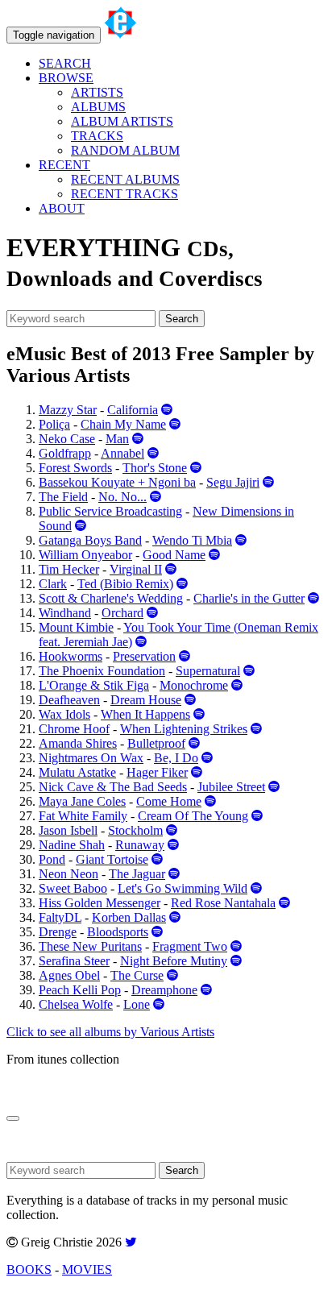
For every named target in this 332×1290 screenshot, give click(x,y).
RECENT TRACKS (124, 194)
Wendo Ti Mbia (192, 540)
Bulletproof (156, 743)
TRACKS (97, 136)
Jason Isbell (68, 830)
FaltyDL (60, 917)
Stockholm (135, 830)
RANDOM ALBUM (125, 150)
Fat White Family (83, 816)
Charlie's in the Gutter (249, 598)
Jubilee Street (231, 787)
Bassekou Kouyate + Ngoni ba (117, 482)
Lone (136, 1004)
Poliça (54, 424)
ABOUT (62, 208)
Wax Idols (64, 714)
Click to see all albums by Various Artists (110, 1032)
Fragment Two (189, 946)
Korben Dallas (129, 917)
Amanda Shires (78, 743)
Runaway (139, 845)
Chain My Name (123, 424)
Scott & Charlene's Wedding (111, 598)
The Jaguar (137, 874)
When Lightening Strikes (183, 729)
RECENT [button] (64, 165)
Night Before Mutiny (173, 961)
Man (117, 439)
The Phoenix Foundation (102, 671)
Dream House (145, 700)
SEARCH (65, 63)
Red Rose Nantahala (223, 903)
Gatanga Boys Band (90, 540)
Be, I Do (176, 758)
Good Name (174, 555)
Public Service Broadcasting (110, 511)
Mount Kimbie (76, 627)
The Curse (137, 975)
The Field (63, 497)
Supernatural (208, 671)
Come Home (168, 801)
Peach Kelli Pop (80, 990)
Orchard (122, 613)
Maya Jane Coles (82, 801)
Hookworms (70, 656)
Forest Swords (75, 468)
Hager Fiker (157, 772)
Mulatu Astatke (77, 772)
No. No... (122, 497)
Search (181, 319)
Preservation (144, 656)
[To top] (12, 1118)
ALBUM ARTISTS (122, 121)
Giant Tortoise (112, 859)
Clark (53, 584)
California (132, 410)
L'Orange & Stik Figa (94, 685)
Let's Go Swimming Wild (182, 888)
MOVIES (87, 1269)
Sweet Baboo (73, 888)
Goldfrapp (65, 453)
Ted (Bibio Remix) (125, 584)
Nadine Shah (72, 845)
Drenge (58, 932)
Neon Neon (68, 874)
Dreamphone (164, 990)
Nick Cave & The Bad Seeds (113, 787)
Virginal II (136, 569)
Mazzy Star (68, 410)
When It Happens (145, 714)
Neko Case (67, 439)
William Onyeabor (85, 555)
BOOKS (29, 1269)
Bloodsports (117, 932)
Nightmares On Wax (91, 758)
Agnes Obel (69, 975)
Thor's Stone (154, 468)
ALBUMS (98, 107)
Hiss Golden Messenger (99, 903)
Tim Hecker (69, 569)
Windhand (65, 613)
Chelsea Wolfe (76, 1004)
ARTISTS (97, 92)
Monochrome (194, 685)
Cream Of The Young (193, 816)
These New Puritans (90, 946)
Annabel (122, 453)
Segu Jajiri (232, 482)
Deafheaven (69, 700)
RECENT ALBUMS (125, 179)
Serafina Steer (74, 961)
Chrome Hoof (74, 729)
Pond (52, 859)
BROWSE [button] (66, 78)
